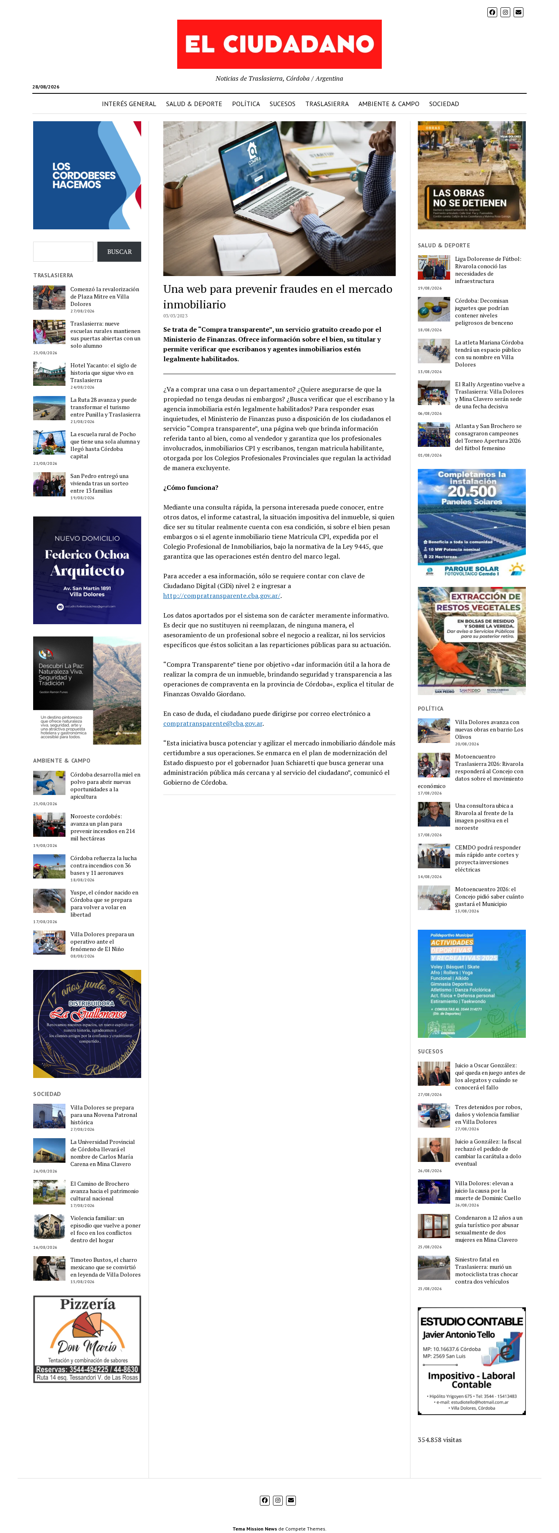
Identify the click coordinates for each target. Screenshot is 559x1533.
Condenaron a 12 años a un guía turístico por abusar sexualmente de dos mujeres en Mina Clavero (489, 1228)
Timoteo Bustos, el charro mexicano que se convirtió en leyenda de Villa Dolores (105, 1267)
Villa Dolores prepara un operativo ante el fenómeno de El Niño (102, 942)
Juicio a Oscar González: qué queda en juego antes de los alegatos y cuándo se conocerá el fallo (490, 1076)
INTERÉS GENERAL (129, 104)
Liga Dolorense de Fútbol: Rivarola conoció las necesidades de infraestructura (488, 270)
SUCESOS (282, 104)
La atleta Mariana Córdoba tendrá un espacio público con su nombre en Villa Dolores (489, 353)
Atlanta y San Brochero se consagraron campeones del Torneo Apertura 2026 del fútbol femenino (488, 437)
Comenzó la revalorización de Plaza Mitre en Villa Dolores (104, 296)
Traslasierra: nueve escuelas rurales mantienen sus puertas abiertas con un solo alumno (105, 334)
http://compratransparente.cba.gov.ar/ (221, 595)
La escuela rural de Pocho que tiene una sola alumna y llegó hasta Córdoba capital (105, 445)
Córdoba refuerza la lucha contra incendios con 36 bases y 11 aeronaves (103, 865)
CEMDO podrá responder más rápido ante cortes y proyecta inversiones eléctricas (488, 858)
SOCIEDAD (444, 104)
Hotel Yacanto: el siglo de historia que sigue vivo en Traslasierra (103, 373)
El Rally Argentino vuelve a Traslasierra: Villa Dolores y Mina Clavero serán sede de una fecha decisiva (490, 395)
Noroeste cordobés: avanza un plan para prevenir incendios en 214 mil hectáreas (102, 827)
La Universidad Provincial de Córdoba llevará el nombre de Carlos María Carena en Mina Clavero (102, 1153)
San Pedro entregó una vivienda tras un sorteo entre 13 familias (99, 483)
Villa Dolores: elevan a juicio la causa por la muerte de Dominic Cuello (488, 1191)
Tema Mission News (254, 1529)
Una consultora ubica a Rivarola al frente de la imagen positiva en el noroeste (484, 816)
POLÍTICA (246, 104)
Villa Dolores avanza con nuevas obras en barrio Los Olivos (489, 729)
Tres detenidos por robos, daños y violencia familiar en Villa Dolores (488, 1114)
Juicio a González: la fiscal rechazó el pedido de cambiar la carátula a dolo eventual (488, 1152)
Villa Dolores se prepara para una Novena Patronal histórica (103, 1115)
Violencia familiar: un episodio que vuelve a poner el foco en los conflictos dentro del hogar (105, 1229)
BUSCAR (119, 251)
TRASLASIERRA (327, 104)
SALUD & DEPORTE (194, 104)
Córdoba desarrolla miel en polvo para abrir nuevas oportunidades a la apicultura (105, 785)
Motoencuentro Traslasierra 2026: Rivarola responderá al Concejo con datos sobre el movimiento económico (470, 771)
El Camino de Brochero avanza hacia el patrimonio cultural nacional (104, 1191)
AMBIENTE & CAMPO (388, 104)
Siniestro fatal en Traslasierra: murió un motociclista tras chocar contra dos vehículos (486, 1270)
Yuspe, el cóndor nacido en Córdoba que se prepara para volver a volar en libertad (104, 903)
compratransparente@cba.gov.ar (212, 723)
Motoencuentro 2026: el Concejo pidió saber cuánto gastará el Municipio (489, 896)
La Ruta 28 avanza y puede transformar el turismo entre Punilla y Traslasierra (105, 407)
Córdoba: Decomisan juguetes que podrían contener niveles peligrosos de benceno (484, 311)
